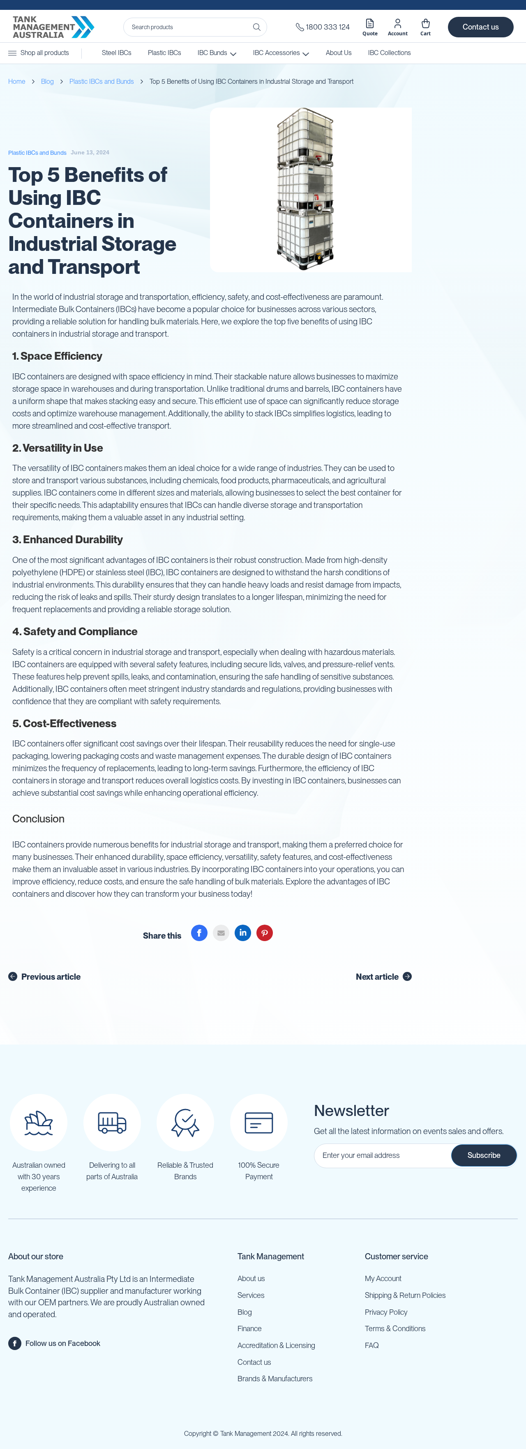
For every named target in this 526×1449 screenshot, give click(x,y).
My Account (383, 1278)
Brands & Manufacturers (275, 1378)
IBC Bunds (212, 53)
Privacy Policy (386, 1312)
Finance (250, 1328)
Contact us (481, 27)
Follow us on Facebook (62, 1343)
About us (251, 1278)
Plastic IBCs (164, 53)
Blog (47, 81)
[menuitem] (389, 53)
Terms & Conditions (395, 1328)
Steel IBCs (117, 53)
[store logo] (53, 27)
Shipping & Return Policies (405, 1295)
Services (251, 1295)
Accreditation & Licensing (276, 1345)
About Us (339, 53)
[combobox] (195, 27)
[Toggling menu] (12, 53)
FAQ (372, 1345)
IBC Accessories (275, 53)
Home (16, 81)
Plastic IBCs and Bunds (101, 81)
